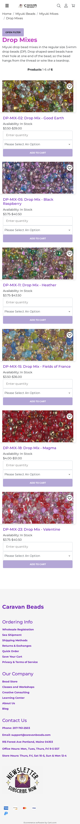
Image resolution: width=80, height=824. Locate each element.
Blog (5, 708)
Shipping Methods (14, 640)
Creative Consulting (15, 692)
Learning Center (13, 697)
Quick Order (10, 651)
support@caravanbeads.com (31, 735)
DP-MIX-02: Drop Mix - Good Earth (33, 118)
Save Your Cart (12, 656)
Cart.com (52, 822)
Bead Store (9, 681)
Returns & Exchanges (16, 645)
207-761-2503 (21, 728)
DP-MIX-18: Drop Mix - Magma (29, 448)
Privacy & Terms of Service (20, 662)
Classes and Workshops (18, 687)
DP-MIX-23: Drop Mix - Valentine (31, 529)
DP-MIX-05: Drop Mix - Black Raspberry (28, 202)
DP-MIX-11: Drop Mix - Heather (29, 285)
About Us (8, 703)
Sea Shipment (12, 635)
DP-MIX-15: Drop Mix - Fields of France (37, 367)
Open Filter (13, 32)
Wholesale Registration (18, 629)
